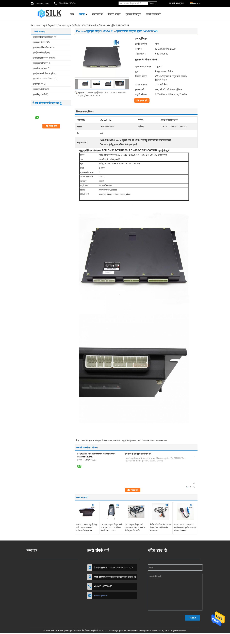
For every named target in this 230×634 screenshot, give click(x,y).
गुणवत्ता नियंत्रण (133, 14)
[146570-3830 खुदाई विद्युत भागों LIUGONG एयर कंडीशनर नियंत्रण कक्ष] (87, 511)
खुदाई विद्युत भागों (49, 25)
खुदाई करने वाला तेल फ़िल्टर (43, 37)
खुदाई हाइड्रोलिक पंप (40, 63)
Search (152, 3)
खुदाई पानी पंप (38, 84)
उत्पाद (82, 14)
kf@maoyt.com (42, 3)
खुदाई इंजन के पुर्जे (39, 52)
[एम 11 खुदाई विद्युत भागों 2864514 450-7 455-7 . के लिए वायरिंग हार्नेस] (136, 511)
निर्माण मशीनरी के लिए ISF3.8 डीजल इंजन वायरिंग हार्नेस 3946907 (160, 527)
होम (72, 14)
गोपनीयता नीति (48, 630)
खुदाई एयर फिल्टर (39, 42)
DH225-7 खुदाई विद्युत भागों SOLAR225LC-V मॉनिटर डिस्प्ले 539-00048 (111, 527)
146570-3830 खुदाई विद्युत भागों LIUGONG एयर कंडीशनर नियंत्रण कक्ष (86, 527)
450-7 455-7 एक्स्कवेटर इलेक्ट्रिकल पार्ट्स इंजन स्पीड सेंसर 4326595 (185, 527)
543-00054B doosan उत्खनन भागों (152, 440)
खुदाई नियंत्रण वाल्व (40, 68)
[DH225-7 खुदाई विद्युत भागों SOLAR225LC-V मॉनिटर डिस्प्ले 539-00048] (111, 511)
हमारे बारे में (97, 14)
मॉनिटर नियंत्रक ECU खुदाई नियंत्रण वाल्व (96, 440)
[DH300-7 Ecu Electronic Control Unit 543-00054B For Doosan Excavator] (102, 58)
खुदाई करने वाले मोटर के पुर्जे (43, 73)
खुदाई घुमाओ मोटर (39, 89)
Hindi (195, 3)
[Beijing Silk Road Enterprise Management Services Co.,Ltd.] (49, 13)
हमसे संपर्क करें (153, 14)
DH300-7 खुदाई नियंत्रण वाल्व (125, 440)
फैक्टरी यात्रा (114, 14)
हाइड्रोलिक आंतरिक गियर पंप (43, 78)
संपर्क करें (143, 100)
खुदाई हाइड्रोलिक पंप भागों (42, 58)
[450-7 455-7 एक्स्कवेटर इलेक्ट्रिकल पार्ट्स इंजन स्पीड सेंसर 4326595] (185, 511)
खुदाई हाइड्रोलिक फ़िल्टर (42, 47)
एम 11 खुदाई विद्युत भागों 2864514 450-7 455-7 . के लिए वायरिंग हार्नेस (135, 527)
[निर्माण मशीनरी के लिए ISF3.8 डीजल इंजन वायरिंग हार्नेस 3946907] (160, 511)
